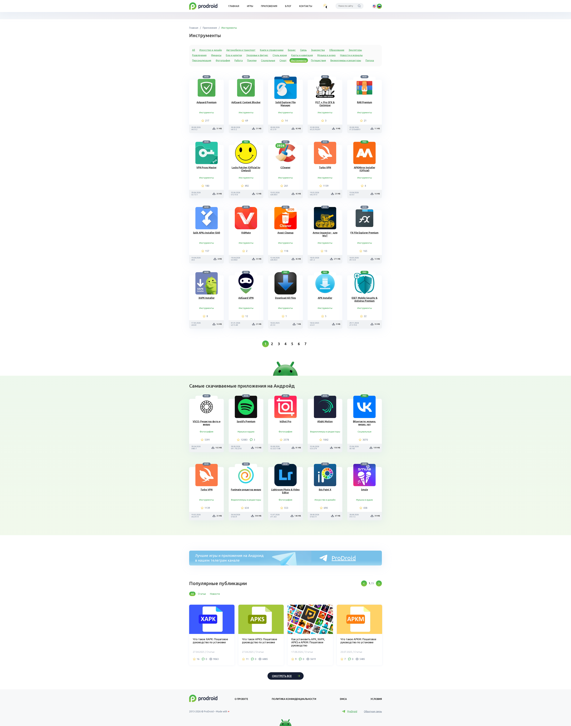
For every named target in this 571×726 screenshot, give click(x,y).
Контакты (305, 6)
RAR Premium (364, 102)
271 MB (337, 259)
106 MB (337, 448)
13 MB (377, 259)
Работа (238, 60)
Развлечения (199, 55)
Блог (288, 6)
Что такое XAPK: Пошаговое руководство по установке (210, 641)
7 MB (299, 324)
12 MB (258, 194)
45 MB (298, 128)
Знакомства (318, 50)
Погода (369, 60)
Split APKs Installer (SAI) (206, 232)
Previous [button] (364, 583)
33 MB (258, 259)
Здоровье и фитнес (257, 55)
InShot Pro (285, 421)
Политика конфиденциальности (294, 699)
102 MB (218, 448)
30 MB (377, 324)
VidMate (246, 232)
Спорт (283, 60)
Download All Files (285, 298)
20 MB (219, 194)
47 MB (337, 516)
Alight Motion (325, 421)
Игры (250, 6)
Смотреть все (282, 675)
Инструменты (229, 27)
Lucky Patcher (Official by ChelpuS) (246, 169)
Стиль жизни (280, 55)
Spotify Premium (246, 421)
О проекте (241, 699)
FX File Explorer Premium (364, 232)
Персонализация (201, 60)
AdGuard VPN (246, 298)
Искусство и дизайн (210, 50)
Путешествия (318, 60)
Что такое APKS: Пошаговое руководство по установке (259, 641)
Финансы (216, 55)
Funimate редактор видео (246, 489)
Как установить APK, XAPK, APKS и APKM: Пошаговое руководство (308, 642)
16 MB (377, 194)
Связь (303, 50)
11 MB (377, 128)
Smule (364, 489)
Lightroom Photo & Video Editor (285, 491)
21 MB (258, 324)
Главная (233, 6)
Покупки (252, 60)
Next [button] (379, 583)
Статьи (202, 594)
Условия (376, 699)
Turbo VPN (325, 167)
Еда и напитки (234, 55)
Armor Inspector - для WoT (325, 234)
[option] (211, 635)
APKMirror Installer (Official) (364, 169)
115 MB (258, 448)
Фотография (223, 60)
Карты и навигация (302, 55)
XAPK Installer (207, 298)
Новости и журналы (351, 55)
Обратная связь (373, 711)
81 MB (298, 448)
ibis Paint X (325, 489)
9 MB (338, 128)
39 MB (377, 516)
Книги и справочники (271, 50)
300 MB (258, 516)
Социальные (268, 60)
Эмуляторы (355, 50)
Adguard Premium (207, 102)
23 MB (337, 194)
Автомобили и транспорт (240, 50)
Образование (336, 50)
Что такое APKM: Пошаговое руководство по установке (358, 641)
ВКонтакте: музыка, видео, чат (364, 423)
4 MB (220, 259)
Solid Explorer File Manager (285, 104)
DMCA (343, 699)
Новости (215, 594)
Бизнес (292, 50)
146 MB (298, 516)
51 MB (219, 128)
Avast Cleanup (285, 232)
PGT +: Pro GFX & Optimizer (325, 104)
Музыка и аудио (326, 55)
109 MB (377, 448)
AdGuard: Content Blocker (246, 102)
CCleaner (285, 167)
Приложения (269, 6)
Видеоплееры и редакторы (345, 60)
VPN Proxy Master (206, 167)
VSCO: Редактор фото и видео (206, 423)
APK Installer (325, 298)
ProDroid (344, 558)
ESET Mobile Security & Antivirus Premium (364, 299)
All (193, 50)
